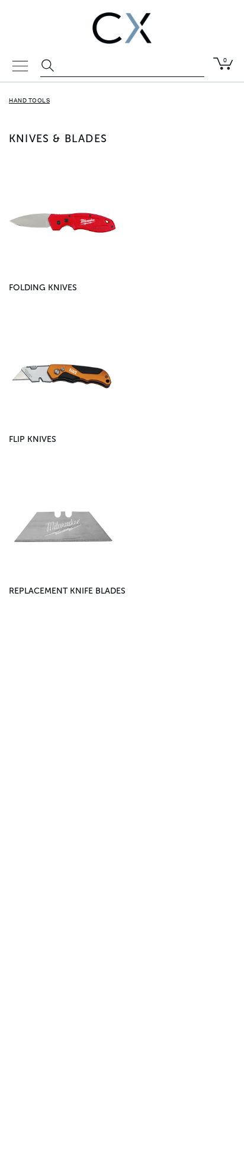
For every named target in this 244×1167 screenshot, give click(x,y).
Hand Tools (29, 101)
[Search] (49, 67)
